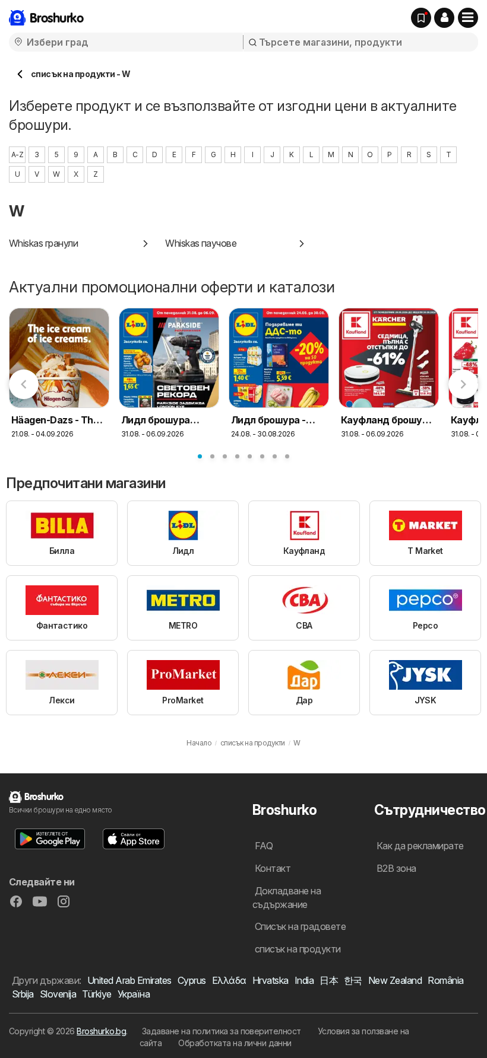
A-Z (17, 154)
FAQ (264, 846)
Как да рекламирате (420, 846)
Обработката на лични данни (235, 1043)
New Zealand (395, 980)
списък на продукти (298, 949)
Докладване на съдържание (286, 897)
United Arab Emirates (129, 980)
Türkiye (96, 994)
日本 (329, 980)
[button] (444, 18)
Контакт (272, 868)
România (445, 980)
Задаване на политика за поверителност (221, 1031)
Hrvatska (270, 980)
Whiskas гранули (43, 243)
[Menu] (468, 18)
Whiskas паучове (200, 243)
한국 (353, 980)
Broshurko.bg (101, 1031)
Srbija (23, 994)
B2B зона (396, 868)
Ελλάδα (229, 980)
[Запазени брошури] (421, 18)
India (304, 980)
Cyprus (192, 980)
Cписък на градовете (300, 926)
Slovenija (58, 994)
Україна (134, 994)
